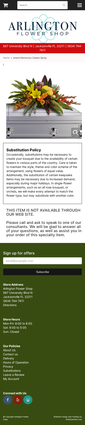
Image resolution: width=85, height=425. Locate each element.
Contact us (10, 354)
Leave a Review (13, 374)
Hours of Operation (16, 362)
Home (6, 57)
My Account (11, 379)
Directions (10, 305)
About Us (9, 350)
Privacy (8, 366)
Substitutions (12, 370)
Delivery (8, 358)
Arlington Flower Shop (42, 28)
